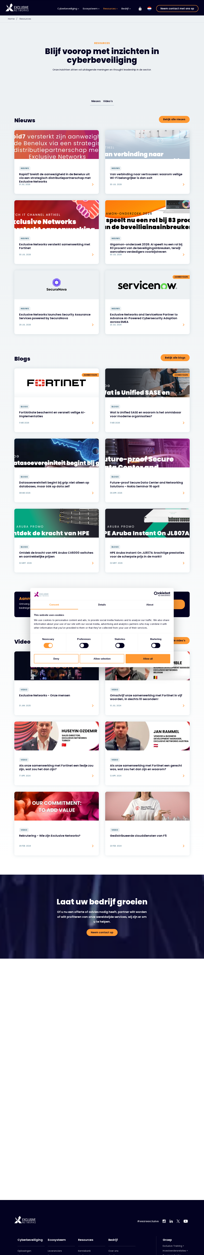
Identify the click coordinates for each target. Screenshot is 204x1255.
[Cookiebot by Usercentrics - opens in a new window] (156, 594)
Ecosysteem (57, 1239)
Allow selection (102, 658)
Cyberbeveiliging (30, 1239)
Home (12, 18)
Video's (108, 101)
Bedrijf (113, 1239)
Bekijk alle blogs (175, 357)
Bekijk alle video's (174, 640)
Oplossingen (24, 1250)
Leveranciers (55, 1250)
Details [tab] (102, 604)
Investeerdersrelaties (174, 1250)
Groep (167, 1239)
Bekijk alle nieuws (174, 119)
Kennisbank (84, 1250)
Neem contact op (102, 932)
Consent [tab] (54, 604)
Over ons (113, 1250)
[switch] (84, 645)
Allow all (148, 658)
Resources (25, 18)
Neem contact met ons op (177, 8)
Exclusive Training (172, 1246)
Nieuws (96, 101)
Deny (56, 658)
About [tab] (149, 604)
